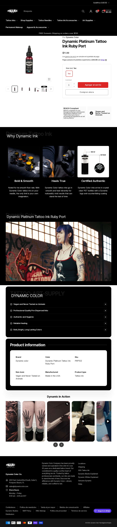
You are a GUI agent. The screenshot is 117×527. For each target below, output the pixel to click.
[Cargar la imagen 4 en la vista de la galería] (37, 89)
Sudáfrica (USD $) (100, 3)
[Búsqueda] (83, 11)
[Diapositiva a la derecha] (50, 89)
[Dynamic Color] (10, 468)
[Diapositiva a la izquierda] (8, 89)
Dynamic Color (70, 37)
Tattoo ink (79, 376)
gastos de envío (70, 56)
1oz (69, 74)
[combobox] (54, 11)
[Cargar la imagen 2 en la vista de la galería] (22, 89)
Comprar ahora (87, 92)
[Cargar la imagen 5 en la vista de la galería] (44, 89)
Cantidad (68, 80)
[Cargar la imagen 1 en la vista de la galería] (15, 89)
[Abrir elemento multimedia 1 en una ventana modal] (29, 59)
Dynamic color (22, 361)
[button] (106, 11)
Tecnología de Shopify (105, 522)
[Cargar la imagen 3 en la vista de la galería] (29, 89)
